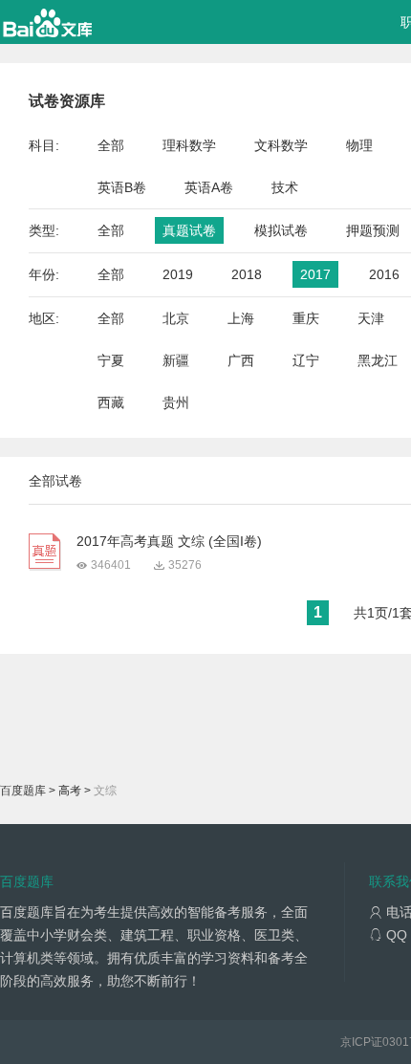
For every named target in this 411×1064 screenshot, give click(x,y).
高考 (69, 790)
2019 (177, 274)
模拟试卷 (281, 230)
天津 (370, 318)
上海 (240, 318)
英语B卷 (121, 187)
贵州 (175, 402)
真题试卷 (189, 230)
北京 (175, 318)
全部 (110, 145)
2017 (315, 274)
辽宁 (305, 360)
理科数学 (189, 145)
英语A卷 (208, 187)
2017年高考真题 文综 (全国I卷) (169, 541)
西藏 (110, 402)
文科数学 (281, 145)
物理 (359, 145)
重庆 (305, 318)
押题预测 (373, 230)
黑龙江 (377, 360)
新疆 (175, 360)
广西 (240, 360)
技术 (284, 187)
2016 (384, 274)
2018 (246, 274)
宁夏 (110, 360)
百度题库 (23, 790)
